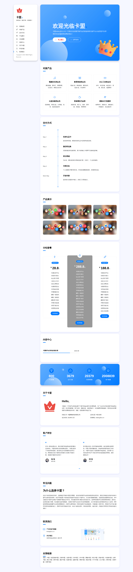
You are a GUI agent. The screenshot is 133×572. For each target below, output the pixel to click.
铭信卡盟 (88, 560)
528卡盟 (75, 557)
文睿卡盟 (62, 557)
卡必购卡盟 (108, 557)
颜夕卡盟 (62, 560)
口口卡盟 (101, 560)
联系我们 (21, 51)
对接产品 (21, 29)
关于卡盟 (21, 45)
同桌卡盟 (101, 557)
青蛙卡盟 (82, 560)
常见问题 (21, 48)
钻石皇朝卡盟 (55, 557)
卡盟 (18, 17)
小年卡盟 (81, 557)
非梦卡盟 (48, 562)
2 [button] (80, 468)
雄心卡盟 (49, 560)
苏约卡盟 (56, 560)
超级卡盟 (75, 560)
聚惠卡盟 (88, 557)
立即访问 (76, 39)
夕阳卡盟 (108, 560)
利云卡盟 (94, 557)
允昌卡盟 (69, 557)
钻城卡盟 (69, 560)
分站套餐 (21, 39)
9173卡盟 (95, 560)
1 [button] (79, 468)
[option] (61, 452)
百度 (44, 557)
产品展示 (21, 36)
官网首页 (21, 26)
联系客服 (55, 313)
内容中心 (21, 42)
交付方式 (21, 32)
